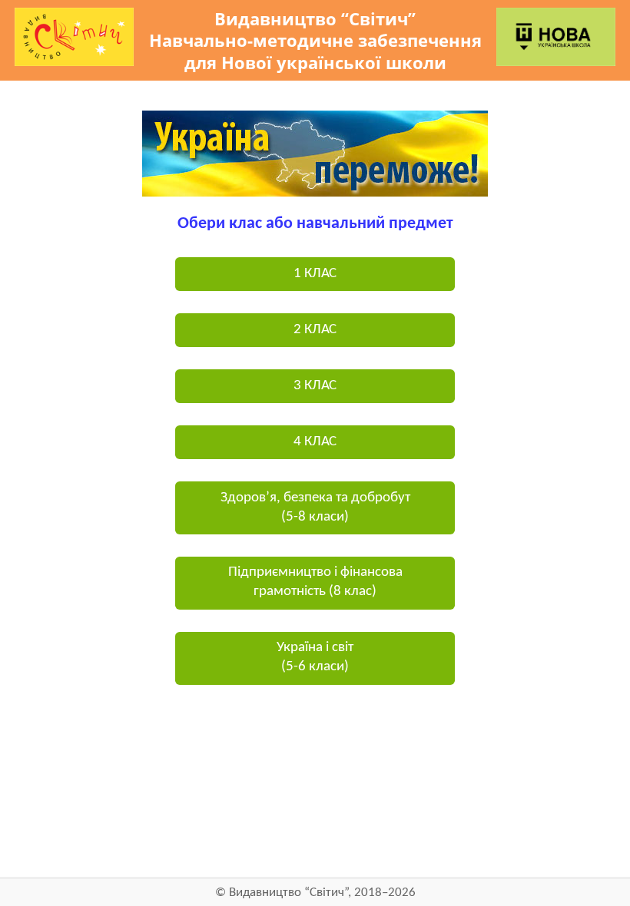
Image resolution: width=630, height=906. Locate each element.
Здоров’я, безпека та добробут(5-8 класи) (315, 507)
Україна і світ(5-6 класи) (315, 657)
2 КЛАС (315, 329)
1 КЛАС (315, 273)
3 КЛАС (315, 386)
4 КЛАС (315, 442)
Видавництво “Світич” (288, 892)
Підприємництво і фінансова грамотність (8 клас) (315, 582)
